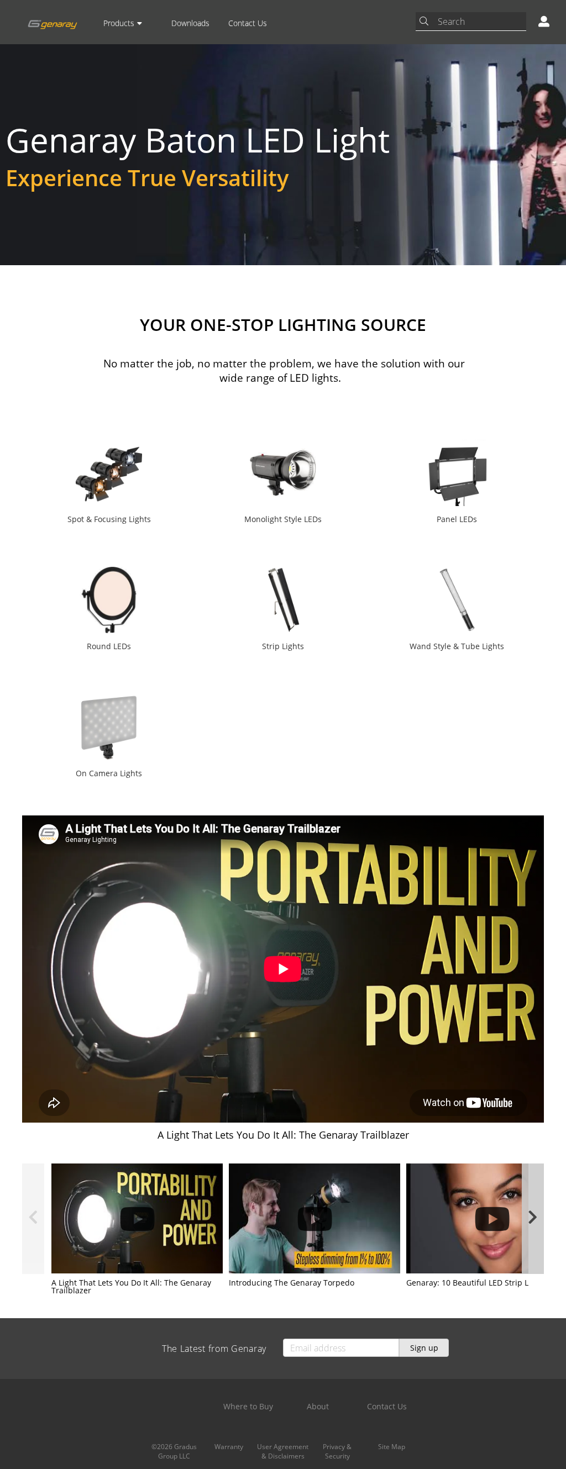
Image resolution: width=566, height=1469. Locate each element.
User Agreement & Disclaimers (282, 1451)
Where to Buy (248, 1406)
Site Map (391, 1446)
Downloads (190, 23)
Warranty (228, 1446)
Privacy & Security (337, 1451)
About (318, 1406)
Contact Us (247, 23)
